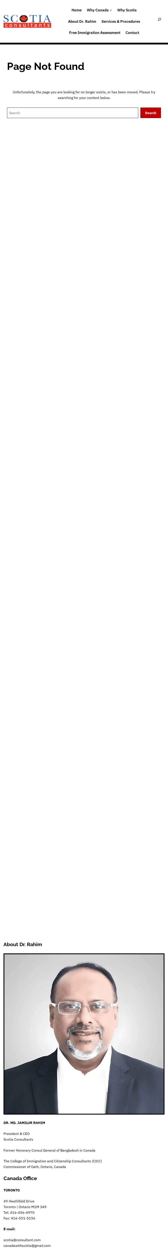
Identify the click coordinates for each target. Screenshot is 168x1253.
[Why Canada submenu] (111, 10)
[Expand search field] (159, 21)
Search (150, 112)
